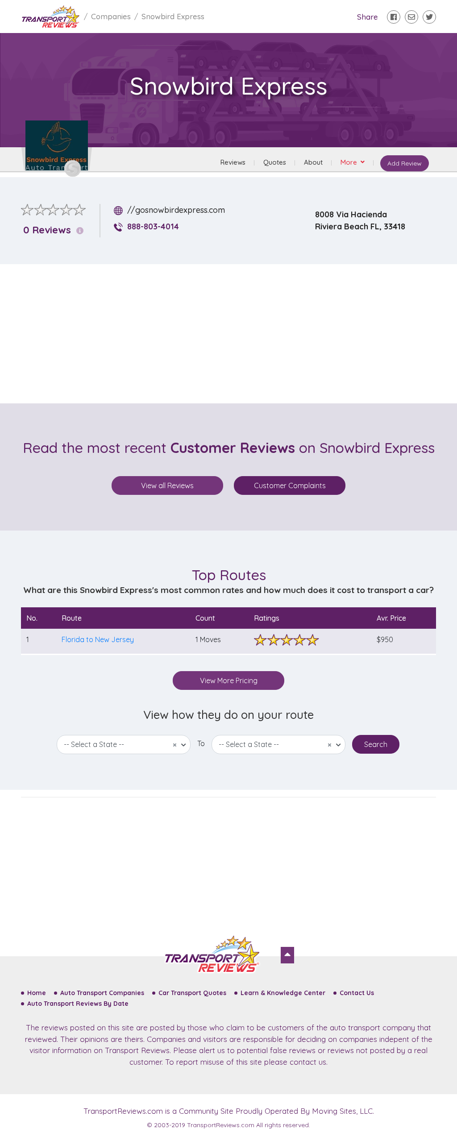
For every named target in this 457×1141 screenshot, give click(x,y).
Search (375, 744)
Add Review (404, 163)
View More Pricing (229, 680)
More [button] (350, 162)
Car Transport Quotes (192, 993)
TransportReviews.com (123, 1111)
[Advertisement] (235, 333)
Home (36, 993)
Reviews (232, 162)
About (313, 162)
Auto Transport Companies (102, 993)
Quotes (274, 162)
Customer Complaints (290, 485)
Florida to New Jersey (98, 639)
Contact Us (357, 993)
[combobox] (124, 744)
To (201, 743)
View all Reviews (167, 485)
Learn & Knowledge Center (283, 993)
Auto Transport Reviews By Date (78, 1004)
